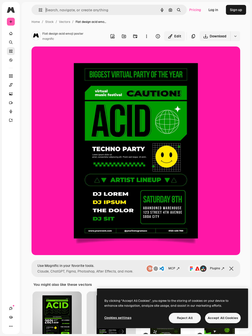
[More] (11, 326)
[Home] (11, 33)
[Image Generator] (11, 94)
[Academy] (11, 317)
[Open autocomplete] (38, 10)
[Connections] (11, 308)
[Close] (231, 269)
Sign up (236, 10)
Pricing (195, 10)
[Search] (11, 42)
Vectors (64, 22)
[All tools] (11, 76)
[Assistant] (11, 120)
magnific (48, 39)
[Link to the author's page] (36, 36)
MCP (171, 268)
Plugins (215, 268)
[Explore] (11, 60)
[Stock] (11, 51)
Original (63, 56)
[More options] (146, 36)
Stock (49, 22)
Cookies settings (117, 318)
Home (36, 22)
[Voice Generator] (11, 111)
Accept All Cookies (223, 318)
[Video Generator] (11, 103)
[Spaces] (11, 85)
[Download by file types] (235, 36)
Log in (213, 10)
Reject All (185, 318)
